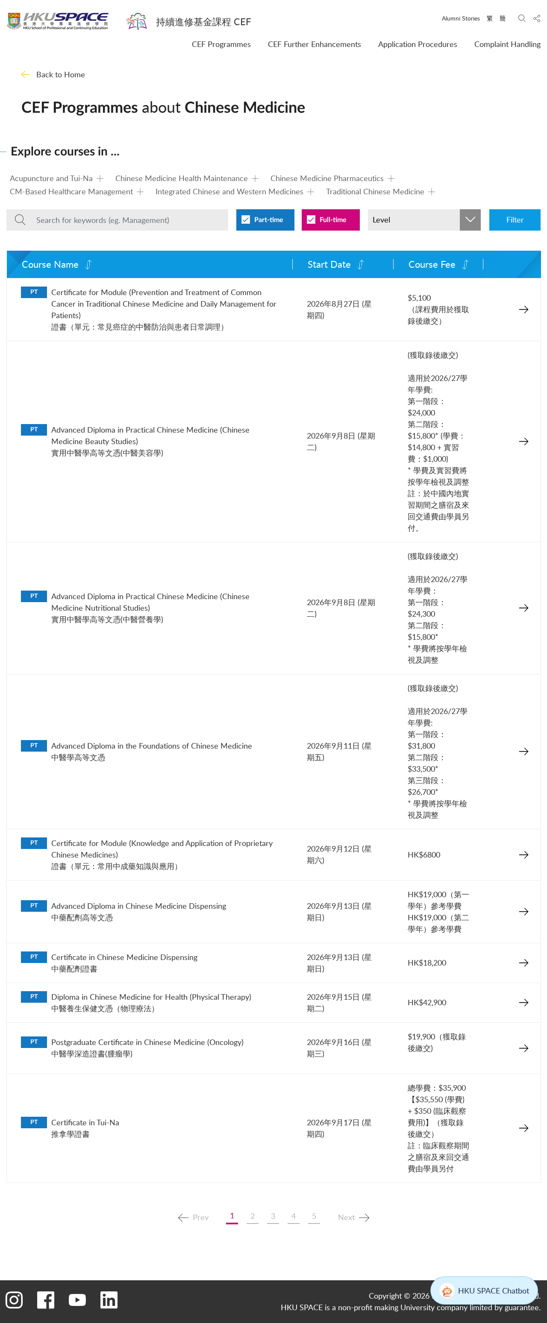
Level (381, 219)
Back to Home (60, 74)
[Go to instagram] (14, 1299)
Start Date (329, 264)
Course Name (50, 264)
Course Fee (432, 264)
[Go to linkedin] (109, 1299)
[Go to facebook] (45, 1299)
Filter (515, 219)
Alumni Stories (461, 18)
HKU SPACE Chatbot (493, 1290)
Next (346, 1217)
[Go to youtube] (77, 1299)
